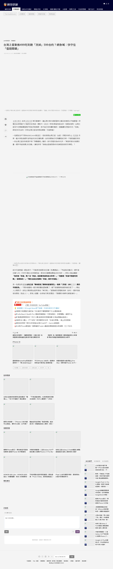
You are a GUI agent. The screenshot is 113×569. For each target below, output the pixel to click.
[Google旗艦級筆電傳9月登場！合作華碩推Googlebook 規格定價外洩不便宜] (90, 492)
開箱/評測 (37, 9)
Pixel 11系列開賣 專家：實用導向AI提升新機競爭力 (67, 475)
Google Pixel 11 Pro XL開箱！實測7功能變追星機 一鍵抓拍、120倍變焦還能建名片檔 (102, 484)
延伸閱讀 (7, 375)
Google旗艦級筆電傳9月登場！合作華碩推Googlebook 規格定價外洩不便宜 (102, 492)
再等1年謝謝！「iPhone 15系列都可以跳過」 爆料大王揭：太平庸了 (16, 423)
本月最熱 (105, 461)
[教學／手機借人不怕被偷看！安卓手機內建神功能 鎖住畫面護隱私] (90, 476)
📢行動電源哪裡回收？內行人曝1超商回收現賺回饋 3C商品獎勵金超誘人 (41, 317)
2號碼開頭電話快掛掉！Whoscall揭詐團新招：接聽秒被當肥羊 (102, 509)
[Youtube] (104, 4)
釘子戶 (42, 368)
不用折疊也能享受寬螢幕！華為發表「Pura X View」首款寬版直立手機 (42, 475)
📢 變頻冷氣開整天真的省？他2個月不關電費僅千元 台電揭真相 (38, 311)
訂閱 (72, 556)
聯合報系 (66, 561)
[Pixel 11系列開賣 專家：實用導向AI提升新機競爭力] (68, 464)
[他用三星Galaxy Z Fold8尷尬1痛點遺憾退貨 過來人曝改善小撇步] (68, 439)
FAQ (34, 561)
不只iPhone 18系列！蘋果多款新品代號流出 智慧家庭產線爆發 (45, 362)
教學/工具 (72, 9)
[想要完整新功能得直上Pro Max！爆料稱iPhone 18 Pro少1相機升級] (66, 352)
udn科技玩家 (7, 40)
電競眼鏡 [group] (31, 14)
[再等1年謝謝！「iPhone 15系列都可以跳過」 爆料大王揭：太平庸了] (16, 411)
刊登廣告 (29, 561)
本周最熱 (97, 461)
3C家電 (45, 9)
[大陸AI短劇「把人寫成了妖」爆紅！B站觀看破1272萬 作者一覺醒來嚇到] (90, 517)
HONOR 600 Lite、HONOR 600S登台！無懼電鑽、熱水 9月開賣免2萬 (16, 475)
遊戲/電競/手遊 (55, 9)
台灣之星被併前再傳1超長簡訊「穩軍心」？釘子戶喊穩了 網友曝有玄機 (16, 398)
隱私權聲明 (59, 561)
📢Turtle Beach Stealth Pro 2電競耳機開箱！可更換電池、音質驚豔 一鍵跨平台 (43, 314)
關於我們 (78, 561)
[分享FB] (6, 119)
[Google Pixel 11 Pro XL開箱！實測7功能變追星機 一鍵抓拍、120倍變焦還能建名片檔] (90, 484)
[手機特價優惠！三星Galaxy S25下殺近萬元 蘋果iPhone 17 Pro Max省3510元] (42, 439)
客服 (37, 561)
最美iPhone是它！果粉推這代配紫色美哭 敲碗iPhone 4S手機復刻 (16, 451)
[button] (106, 4)
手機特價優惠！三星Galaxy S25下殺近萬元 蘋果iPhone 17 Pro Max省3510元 (42, 451)
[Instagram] (42, 556)
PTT (17, 265)
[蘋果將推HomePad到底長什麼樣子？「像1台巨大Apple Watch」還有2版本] (23, 352)
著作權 (53, 561)
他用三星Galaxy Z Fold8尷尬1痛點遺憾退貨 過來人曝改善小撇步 (68, 451)
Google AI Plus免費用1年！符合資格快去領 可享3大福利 (102, 542)
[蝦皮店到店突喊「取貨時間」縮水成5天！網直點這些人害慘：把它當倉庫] (42, 411)
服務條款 (49, 561)
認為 (24, 284)
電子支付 (91, 9)
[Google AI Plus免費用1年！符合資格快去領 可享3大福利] (90, 542)
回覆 (77, 532)
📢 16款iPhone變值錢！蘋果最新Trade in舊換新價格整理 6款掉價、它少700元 (43, 326)
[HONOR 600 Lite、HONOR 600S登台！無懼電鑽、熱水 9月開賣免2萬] (16, 464)
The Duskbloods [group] (10, 14)
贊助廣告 (7, 481)
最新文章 (8, 9)
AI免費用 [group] (22, 14)
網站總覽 (84, 561)
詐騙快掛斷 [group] (41, 14)
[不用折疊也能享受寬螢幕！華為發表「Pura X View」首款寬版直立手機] (42, 464)
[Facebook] (39, 556)
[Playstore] (48, 556)
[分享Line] (6, 125)
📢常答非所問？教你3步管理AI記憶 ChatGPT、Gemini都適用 (37, 323)
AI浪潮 (65, 9)
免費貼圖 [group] (52, 14)
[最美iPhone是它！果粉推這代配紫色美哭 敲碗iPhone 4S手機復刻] (16, 439)
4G (48, 368)
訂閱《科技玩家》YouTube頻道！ (37, 305)
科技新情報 (82, 9)
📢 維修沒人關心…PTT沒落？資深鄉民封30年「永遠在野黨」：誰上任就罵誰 (42, 320)
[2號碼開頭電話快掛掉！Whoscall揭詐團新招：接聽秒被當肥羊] (90, 509)
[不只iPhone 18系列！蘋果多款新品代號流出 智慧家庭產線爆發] (45, 352)
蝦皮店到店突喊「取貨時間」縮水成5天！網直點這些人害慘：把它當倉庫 (42, 423)
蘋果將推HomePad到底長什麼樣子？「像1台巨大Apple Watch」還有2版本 (23, 362)
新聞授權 (42, 561)
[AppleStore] (51, 556)
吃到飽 (16, 368)
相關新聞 (7, 428)
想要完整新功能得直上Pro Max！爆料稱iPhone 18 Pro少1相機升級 (66, 362)
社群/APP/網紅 (26, 9)
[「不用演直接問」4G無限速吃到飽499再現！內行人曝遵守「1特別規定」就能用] (42, 386)
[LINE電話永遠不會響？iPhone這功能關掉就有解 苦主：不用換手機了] (90, 467)
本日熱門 (89, 461)
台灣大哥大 (25, 368)
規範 (6, 532)
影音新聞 (100, 9)
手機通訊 (16, 9)
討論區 (6, 508)
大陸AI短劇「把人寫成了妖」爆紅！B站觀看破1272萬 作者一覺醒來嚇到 (102, 517)
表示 (39, 135)
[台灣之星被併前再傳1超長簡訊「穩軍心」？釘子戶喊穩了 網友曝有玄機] (16, 386)
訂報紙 (71, 561)
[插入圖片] (73, 531)
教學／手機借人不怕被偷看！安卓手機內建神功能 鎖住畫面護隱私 (102, 476)
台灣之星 (34, 368)
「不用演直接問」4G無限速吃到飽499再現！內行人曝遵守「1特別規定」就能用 (42, 398)
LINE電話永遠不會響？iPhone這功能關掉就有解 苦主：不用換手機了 (102, 467)
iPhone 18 (16, 342)
